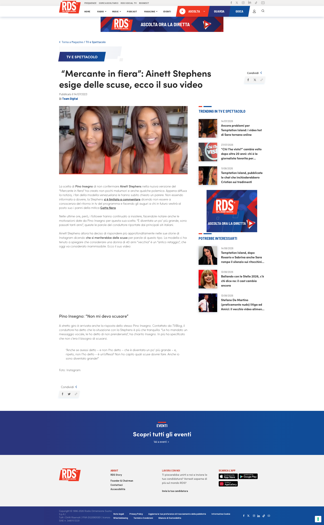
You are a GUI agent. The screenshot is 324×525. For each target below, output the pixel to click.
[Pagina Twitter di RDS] (236, 3)
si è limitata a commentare (122, 199)
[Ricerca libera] (263, 11)
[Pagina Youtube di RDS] (263, 3)
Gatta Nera (108, 208)
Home (87, 11)
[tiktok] (263, 515)
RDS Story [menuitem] (116, 474)
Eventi (167, 11)
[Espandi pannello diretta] (204, 11)
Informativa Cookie (220, 513)
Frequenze (90, 3)
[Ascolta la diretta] (182, 11)
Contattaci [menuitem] (117, 484)
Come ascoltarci (108, 3)
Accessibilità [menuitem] (118, 489)
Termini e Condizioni (143, 517)
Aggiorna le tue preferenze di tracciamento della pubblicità (177, 513)
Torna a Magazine (72, 42)
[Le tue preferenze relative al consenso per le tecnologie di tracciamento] (318, 519)
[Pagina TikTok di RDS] (256, 3)
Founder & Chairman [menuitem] (122, 480)
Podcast (132, 11)
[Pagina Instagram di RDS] (243, 3)
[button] (248, 79)
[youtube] (268, 515)
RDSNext (144, 3)
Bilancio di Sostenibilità (169, 517)
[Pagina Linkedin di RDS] (249, 3)
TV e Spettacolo (96, 42)
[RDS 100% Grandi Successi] (70, 8)
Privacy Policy (136, 513)
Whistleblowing (120, 517)
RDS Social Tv (129, 3)
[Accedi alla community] (254, 11)
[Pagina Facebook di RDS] (231, 3)
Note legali (118, 513)
